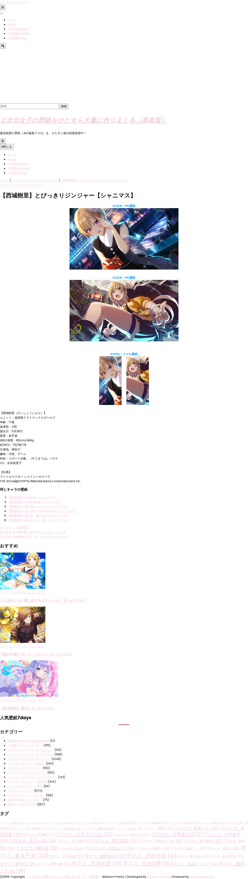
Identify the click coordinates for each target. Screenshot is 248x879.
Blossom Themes (159, 877)
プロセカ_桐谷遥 (37, 848)
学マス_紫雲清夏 (54, 864)
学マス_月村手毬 (151, 855)
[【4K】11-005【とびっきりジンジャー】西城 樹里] (124, 268)
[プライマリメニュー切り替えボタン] (2, 141)
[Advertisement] (124, 76)
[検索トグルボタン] (3, 46)
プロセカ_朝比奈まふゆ (160, 841)
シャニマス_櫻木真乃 (33, 828)
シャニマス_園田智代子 (65, 823)
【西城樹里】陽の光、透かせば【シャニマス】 (37, 515)
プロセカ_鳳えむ (224, 848)
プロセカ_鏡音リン (188, 848)
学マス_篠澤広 (18, 864)
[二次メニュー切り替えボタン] (2, 7)
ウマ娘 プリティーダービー (25, 745)
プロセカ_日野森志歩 (177, 834)
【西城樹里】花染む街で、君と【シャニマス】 (37, 520)
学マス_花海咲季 (148, 863)
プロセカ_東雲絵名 (202, 840)
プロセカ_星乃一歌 (32, 841)
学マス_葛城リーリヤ (196, 864)
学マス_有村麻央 (193, 856)
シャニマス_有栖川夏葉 (213, 823)
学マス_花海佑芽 (96, 863)
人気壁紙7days (17, 38)
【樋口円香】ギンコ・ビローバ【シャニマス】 (36, 654)
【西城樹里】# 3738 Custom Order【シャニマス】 (41, 511)
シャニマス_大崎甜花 (120, 823)
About (11, 24)
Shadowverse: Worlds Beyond (28, 741)
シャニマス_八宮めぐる (38, 823)
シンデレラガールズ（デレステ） (29, 759)
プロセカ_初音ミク (196, 828)
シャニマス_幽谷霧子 (152, 823)
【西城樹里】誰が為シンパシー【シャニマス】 (37, 506)
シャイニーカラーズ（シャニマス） (23, 185)
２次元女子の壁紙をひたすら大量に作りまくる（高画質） (83, 119)
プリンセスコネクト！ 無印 (25, 786)
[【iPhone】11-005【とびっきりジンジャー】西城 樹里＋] (137, 404)
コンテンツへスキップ (14, 2)
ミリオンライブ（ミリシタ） (26, 795)
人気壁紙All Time (18, 33)
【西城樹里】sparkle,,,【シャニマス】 (32, 497)
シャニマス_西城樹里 (14, 527)
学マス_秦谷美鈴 (226, 856)
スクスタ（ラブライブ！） (24, 768)
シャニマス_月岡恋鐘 (184, 823)
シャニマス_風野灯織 (98, 828)
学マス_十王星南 (66, 856)
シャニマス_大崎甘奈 (92, 823)
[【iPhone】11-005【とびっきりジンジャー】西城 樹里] (110, 404)
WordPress (197, 877)
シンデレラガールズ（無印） (26, 763)
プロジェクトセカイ (20, 791)
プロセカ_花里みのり (113, 848)
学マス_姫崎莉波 (105, 856)
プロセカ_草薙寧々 (152, 848)
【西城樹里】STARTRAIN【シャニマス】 (34, 502)
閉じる (7, 147)
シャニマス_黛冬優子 (129, 828)
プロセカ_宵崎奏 (38, 835)
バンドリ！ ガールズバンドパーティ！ (32, 777)
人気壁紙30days (18, 29)
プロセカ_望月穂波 (115, 841)
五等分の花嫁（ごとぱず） (24, 800)
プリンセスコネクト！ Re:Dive (27, 782)
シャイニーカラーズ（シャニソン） (30, 750)
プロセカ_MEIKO (158, 828)
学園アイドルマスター (21, 804)
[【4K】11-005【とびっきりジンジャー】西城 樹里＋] (124, 340)
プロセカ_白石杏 (75, 848)
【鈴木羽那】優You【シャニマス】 (27, 708)
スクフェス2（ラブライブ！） (27, 772)
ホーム (11, 20)
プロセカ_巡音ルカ (132, 834)
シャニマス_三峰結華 (12, 823)
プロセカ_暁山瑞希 (74, 841)
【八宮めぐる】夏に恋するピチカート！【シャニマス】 (43, 600)
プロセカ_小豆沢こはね (84, 834)
